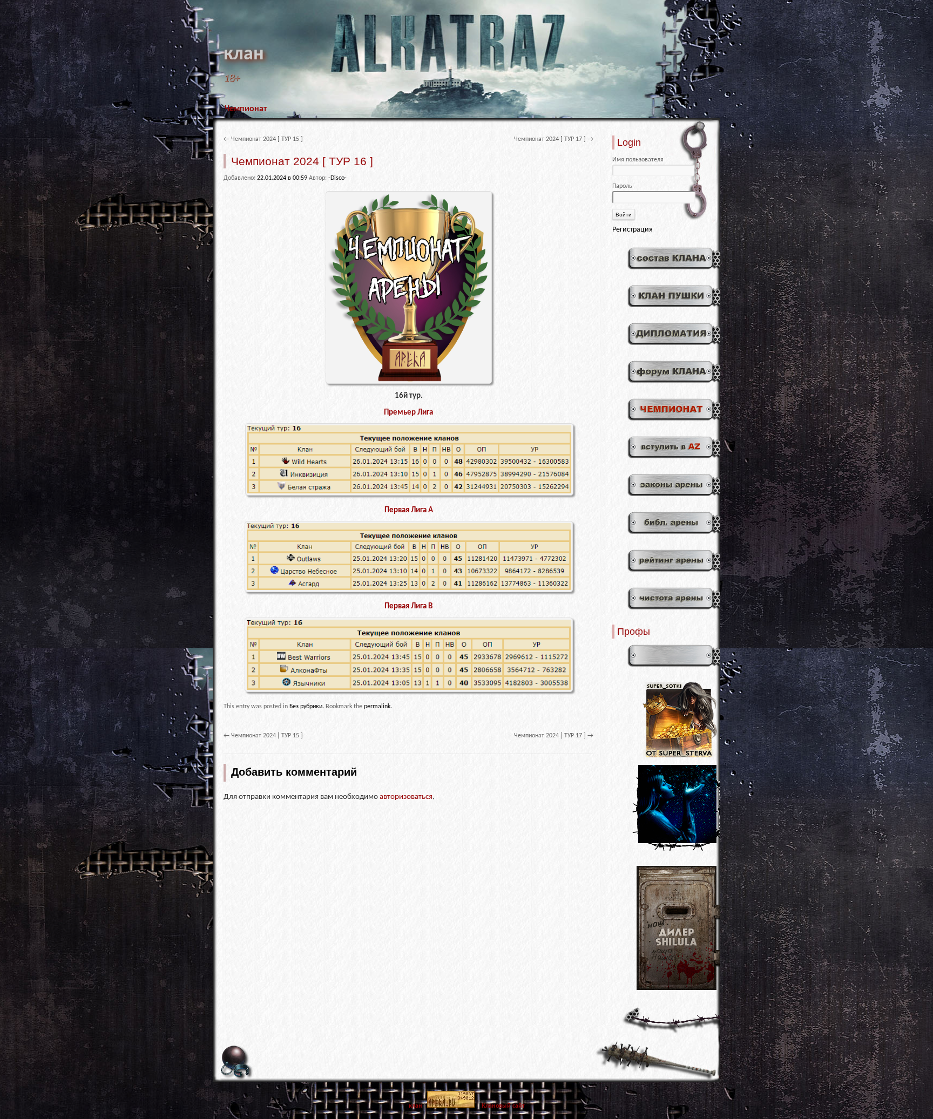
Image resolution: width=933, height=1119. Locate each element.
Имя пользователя (638, 160)
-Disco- (337, 178)
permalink (377, 706)
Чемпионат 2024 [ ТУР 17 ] (553, 139)
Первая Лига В (408, 606)
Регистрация (632, 230)
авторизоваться (406, 797)
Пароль (622, 186)
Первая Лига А (408, 510)
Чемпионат (246, 109)
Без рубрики (305, 706)
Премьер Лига (408, 413)
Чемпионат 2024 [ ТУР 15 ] (263, 139)
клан (244, 54)
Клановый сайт (503, 1106)
